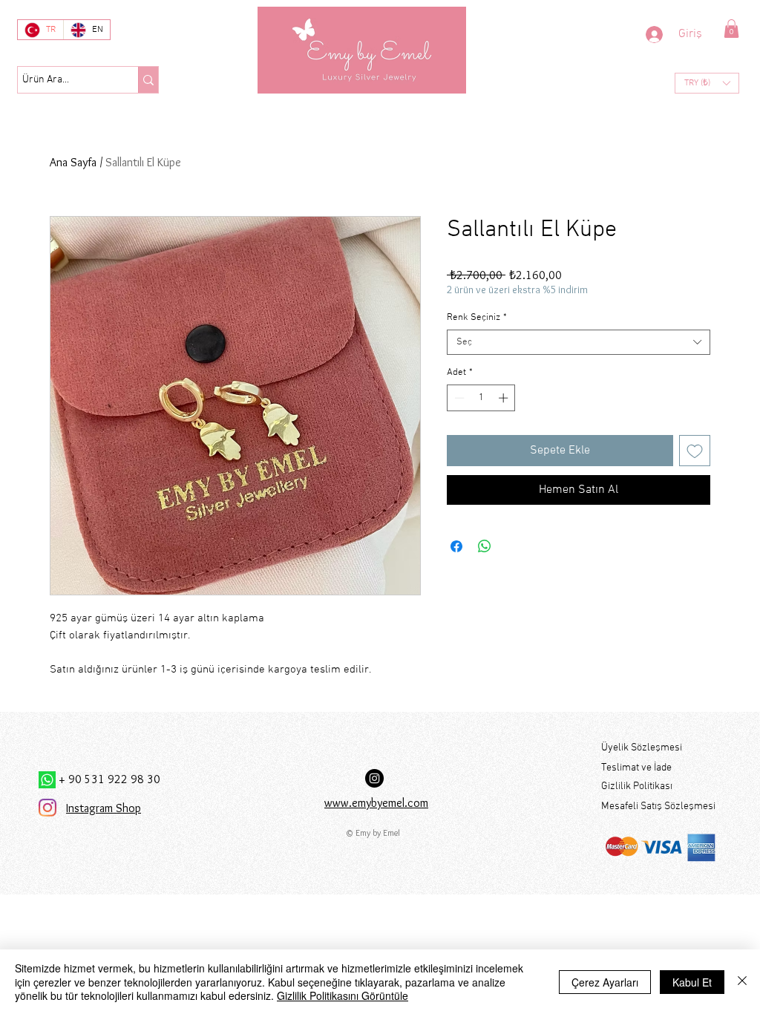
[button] (731, 28)
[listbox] (707, 83)
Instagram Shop (103, 808)
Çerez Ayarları (604, 982)
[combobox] (578, 342)
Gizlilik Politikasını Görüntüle (342, 995)
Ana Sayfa (73, 162)
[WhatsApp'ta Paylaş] (485, 546)
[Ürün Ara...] (148, 80)
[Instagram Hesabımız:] (374, 778)
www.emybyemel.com (376, 803)
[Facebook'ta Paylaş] (456, 546)
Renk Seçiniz (477, 318)
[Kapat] (742, 981)
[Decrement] (458, 397)
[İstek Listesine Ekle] (694, 450)
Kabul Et (692, 982)
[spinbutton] (481, 397)
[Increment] (505, 397)
